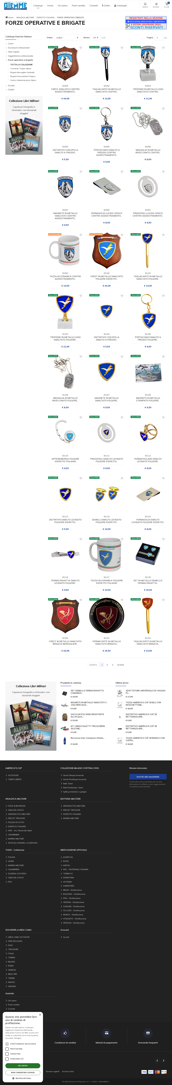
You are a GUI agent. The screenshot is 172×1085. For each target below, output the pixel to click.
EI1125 (148, 577)
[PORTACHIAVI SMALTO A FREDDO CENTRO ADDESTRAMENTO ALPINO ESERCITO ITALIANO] (106, 124)
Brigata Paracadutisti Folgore (22, 76)
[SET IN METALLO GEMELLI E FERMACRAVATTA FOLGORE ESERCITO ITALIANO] (147, 554)
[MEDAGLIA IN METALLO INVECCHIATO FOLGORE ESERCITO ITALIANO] (65, 372)
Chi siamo (63, 5)
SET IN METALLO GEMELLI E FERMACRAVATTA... (148, 581)
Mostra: (87, 37)
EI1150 (65, 638)
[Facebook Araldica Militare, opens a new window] (163, 1060)
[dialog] (23, 1047)
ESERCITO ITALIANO (46, 17)
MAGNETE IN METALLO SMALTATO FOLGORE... (107, 399)
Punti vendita (78, 5)
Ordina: (50, 37)
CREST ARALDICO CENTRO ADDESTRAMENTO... (65, 90)
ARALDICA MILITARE (25, 17)
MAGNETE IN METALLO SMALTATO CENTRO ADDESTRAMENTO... (65, 216)
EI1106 (65, 395)
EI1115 (148, 516)
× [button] (40, 1015)
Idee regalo (13, 51)
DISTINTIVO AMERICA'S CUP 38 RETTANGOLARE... (141, 715)
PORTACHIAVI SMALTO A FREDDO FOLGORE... (148, 338)
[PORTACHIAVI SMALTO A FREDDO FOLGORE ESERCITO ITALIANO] (147, 311)
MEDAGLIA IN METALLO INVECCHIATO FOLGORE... (65, 399)
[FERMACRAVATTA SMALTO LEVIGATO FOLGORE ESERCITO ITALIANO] (65, 554)
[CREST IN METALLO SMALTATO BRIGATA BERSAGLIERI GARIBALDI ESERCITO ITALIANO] (65, 615)
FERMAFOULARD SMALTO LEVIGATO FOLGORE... (148, 460)
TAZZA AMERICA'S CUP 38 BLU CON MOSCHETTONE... (143, 703)
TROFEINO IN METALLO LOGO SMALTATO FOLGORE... (65, 338)
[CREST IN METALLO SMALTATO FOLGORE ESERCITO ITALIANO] (106, 250)
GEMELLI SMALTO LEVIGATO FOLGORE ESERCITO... (106, 521)
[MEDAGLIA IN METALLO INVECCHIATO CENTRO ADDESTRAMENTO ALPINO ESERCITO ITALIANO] (147, 124)
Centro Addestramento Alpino (23, 80)
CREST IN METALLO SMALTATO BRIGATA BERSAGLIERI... (65, 642)
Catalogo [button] (38, 5)
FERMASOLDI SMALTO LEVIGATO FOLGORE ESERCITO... (148, 521)
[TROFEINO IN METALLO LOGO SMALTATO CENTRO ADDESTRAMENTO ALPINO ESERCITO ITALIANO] (147, 63)
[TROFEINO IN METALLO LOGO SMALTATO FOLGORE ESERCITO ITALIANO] (65, 311)
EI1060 (107, 210)
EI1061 (148, 210)
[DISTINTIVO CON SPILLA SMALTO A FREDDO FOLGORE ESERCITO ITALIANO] (106, 311)
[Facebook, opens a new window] (157, 1060)
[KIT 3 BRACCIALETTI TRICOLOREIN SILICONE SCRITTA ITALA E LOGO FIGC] (64, 729)
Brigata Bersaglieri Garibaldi (22, 72)
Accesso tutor (68, 1071)
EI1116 (65, 577)
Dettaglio (17, 1038)
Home (50, 5)
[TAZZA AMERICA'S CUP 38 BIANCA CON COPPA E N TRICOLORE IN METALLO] (120, 740)
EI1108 (148, 395)
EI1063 (65, 273)
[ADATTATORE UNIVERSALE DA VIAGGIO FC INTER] (120, 693)
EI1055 (107, 147)
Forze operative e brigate (20, 60)
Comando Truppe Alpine (20, 68)
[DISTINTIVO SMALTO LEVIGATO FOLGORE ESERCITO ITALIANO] (65, 493)
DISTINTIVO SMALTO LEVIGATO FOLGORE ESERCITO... (65, 521)
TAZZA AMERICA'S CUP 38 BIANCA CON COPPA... (145, 739)
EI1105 (148, 334)
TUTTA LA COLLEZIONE (21, 64)
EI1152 (148, 638)
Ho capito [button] (23, 1066)
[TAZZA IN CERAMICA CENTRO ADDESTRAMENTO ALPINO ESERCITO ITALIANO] (65, 250)
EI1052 (107, 86)
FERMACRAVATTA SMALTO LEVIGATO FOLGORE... (65, 581)
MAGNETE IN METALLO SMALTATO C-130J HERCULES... (89, 703)
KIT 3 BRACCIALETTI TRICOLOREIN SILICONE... (88, 727)
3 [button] (112, 664)
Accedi (156, 7)
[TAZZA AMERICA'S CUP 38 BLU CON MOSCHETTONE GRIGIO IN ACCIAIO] (120, 705)
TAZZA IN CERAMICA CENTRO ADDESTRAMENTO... (65, 277)
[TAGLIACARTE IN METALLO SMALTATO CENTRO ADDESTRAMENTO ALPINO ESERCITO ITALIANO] (106, 63)
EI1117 (107, 577)
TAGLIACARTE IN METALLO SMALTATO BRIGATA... (148, 642)
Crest (10, 43)
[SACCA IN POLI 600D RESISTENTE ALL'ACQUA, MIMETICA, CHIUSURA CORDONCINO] (64, 717)
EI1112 (148, 456)
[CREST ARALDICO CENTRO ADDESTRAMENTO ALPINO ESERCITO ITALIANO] (65, 63)
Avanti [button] (120, 664)
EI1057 (65, 210)
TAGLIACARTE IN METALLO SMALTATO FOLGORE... (148, 277)
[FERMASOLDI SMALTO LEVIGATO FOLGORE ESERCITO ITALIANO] (147, 493)
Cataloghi (121, 5)
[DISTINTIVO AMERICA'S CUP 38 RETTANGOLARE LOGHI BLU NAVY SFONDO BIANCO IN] (120, 717)
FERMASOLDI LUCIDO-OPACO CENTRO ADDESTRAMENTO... (106, 214)
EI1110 (65, 456)
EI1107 (107, 395)
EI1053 (148, 86)
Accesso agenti (52, 1071)
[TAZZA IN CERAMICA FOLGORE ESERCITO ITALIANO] (106, 554)
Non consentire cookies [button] (23, 1072)
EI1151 (107, 638)
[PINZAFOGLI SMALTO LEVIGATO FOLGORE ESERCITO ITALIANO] (106, 433)
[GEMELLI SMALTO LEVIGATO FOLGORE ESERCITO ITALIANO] (106, 493)
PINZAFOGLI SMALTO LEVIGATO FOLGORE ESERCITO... (106, 460)
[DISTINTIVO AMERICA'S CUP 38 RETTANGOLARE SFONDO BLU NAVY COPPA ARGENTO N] (120, 729)
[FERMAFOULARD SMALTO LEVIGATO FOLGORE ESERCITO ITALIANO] (147, 433)
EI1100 (107, 273)
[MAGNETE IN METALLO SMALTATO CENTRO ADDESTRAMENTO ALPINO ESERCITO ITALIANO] (65, 187)
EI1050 (65, 86)
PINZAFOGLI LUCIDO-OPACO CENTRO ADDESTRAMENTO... (148, 214)
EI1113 (65, 516)
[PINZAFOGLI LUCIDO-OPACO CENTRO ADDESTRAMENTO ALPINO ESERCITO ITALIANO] (147, 187)
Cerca (145, 7)
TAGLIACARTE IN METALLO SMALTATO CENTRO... (106, 90)
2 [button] (107, 664)
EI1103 (65, 334)
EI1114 (107, 516)
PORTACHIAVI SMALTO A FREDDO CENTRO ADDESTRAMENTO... (107, 152)
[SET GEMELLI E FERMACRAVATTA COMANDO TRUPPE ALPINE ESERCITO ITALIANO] (64, 693)
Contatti (93, 5)
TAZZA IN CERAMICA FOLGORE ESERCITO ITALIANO (107, 581)
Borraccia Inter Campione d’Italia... (87, 738)
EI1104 (107, 334)
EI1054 (65, 147)
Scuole (11, 85)
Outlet (106, 5)
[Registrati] (146, 22)
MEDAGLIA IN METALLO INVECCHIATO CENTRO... (148, 151)
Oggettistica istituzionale (20, 56)
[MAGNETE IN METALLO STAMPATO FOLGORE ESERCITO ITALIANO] (147, 372)
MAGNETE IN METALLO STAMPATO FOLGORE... (148, 399)
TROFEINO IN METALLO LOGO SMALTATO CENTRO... (148, 90)
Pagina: (150, 37)
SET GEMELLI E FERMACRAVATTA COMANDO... (87, 691)
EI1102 (148, 273)
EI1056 (148, 147)
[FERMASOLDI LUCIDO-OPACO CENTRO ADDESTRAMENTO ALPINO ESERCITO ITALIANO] (106, 187)
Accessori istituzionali (19, 47)
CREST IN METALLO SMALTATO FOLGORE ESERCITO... (106, 277)
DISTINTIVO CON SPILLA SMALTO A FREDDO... (65, 151)
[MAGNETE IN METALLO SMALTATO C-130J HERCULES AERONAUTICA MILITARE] (64, 705)
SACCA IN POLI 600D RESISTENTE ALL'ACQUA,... (87, 715)
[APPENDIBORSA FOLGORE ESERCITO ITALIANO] (65, 433)
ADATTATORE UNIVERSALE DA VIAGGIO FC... (146, 691)
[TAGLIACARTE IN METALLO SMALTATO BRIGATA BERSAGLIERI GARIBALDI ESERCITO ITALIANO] (147, 615)
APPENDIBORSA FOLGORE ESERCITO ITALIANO (65, 460)
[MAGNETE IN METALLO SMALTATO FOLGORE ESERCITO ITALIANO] (106, 372)
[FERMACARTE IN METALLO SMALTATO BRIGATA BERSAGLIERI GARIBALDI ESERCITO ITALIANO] (106, 615)
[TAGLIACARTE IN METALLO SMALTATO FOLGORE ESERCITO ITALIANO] (147, 250)
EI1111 (107, 456)
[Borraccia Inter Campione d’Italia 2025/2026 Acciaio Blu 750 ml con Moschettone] (64, 740)
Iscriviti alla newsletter (148, 776)
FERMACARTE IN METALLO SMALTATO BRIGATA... (107, 642)
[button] (15, 5)
